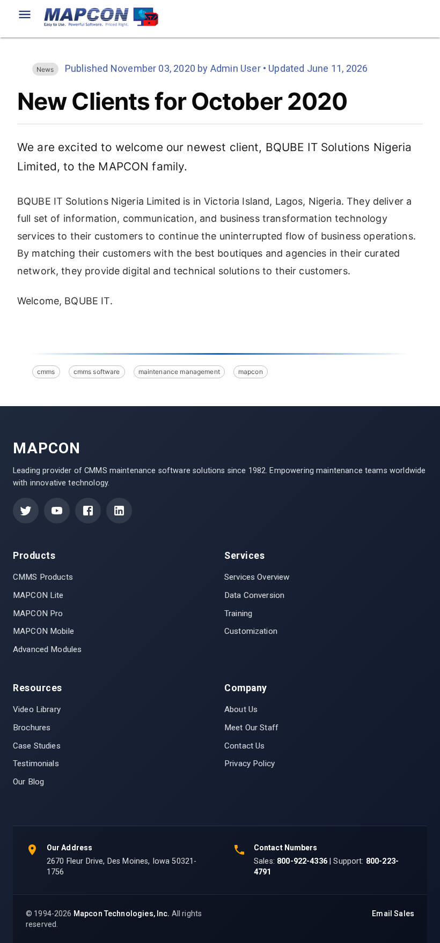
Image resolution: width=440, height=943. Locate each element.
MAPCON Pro (38, 613)
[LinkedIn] (119, 510)
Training (238, 613)
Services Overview (257, 577)
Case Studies (37, 746)
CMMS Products (43, 577)
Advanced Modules (47, 649)
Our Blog (28, 782)
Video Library (37, 709)
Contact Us (244, 746)
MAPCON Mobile (43, 631)
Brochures (31, 727)
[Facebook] (88, 510)
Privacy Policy (249, 763)
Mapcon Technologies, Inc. (122, 913)
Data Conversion (254, 595)
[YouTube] (57, 510)
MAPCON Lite (38, 595)
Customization (250, 631)
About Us (241, 709)
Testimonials (36, 763)
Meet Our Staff (251, 727)
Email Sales (393, 913)
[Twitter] (26, 510)
